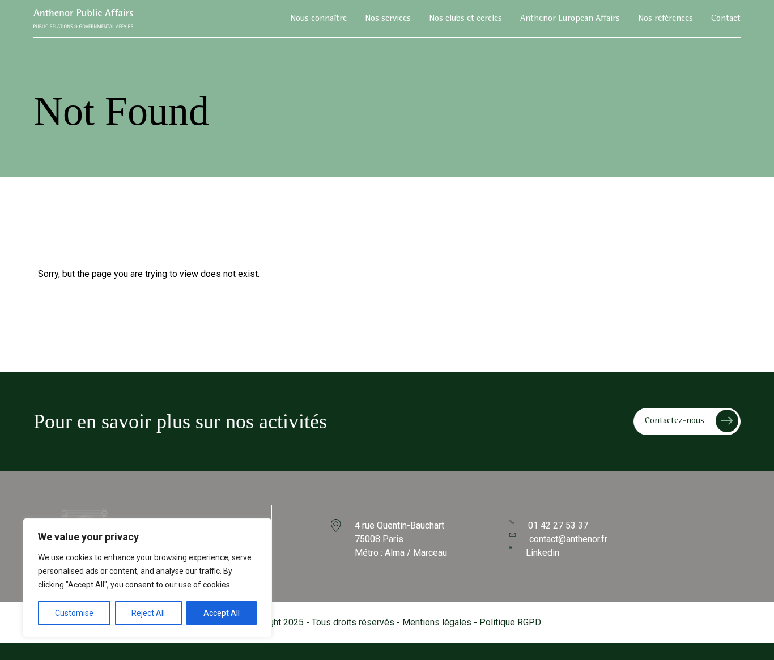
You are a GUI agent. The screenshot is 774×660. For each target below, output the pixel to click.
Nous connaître (318, 19)
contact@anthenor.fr (568, 539)
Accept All (221, 613)
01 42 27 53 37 (558, 525)
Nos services (388, 19)
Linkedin (542, 552)
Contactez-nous (674, 421)
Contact (726, 19)
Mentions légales (436, 622)
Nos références (665, 19)
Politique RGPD (510, 622)
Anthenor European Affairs (570, 19)
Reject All (148, 613)
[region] (147, 577)
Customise (74, 613)
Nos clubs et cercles (465, 19)
